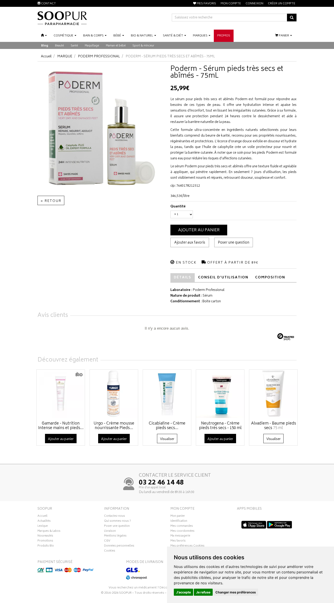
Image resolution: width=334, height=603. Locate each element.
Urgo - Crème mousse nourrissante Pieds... (114, 426)
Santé (74, 45)
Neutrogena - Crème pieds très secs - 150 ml (220, 426)
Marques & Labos (48, 531)
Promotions (45, 541)
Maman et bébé (116, 45)
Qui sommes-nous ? (117, 521)
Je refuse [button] (203, 592)
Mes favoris (178, 541)
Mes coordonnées (182, 531)
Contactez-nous (114, 516)
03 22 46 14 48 (161, 483)
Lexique (42, 526)
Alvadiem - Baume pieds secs (273, 426)
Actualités (44, 521)
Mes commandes (181, 526)
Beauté (59, 45)
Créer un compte (281, 3)
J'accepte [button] (183, 592)
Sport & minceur (143, 45)
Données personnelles (119, 546)
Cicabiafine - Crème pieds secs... (167, 426)
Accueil (46, 56)
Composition (270, 277)
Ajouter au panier (199, 230)
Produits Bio (45, 546)
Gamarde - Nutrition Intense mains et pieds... (61, 426)
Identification (178, 521)
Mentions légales (115, 536)
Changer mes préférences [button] (235, 592)
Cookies (109, 551)
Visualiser (167, 439)
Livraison (110, 531)
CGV (107, 541)
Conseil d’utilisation (223, 277)
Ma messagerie (180, 536)
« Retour (50, 201)
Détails (182, 277)
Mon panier (177, 516)
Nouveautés (45, 536)
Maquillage (92, 45)
